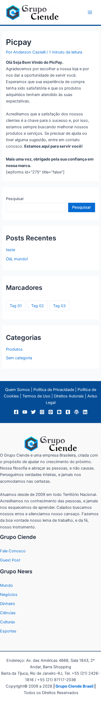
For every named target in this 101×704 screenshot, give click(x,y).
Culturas (7, 622)
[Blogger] (59, 412)
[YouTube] (24, 412)
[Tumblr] (67, 412)
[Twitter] (33, 412)
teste (10, 249)
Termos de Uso (36, 396)
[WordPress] (76, 412)
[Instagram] (42, 412)
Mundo (6, 585)
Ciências (8, 612)
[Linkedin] (85, 412)
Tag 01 (16, 305)
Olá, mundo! (17, 259)
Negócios (9, 594)
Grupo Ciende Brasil (74, 686)
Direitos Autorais (69, 396)
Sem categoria (19, 357)
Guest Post (10, 560)
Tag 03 (59, 305)
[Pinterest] (50, 412)
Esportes (8, 631)
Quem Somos (17, 389)
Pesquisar (15, 198)
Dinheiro (7, 603)
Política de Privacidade (53, 389)
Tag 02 (37, 305)
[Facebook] (16, 412)
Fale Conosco (13, 551)
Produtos (14, 349)
